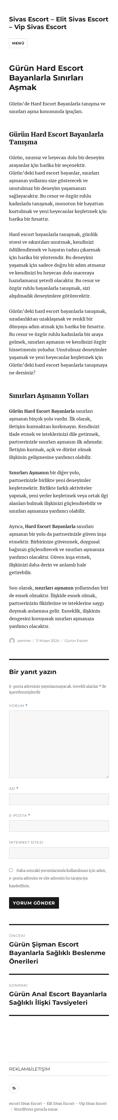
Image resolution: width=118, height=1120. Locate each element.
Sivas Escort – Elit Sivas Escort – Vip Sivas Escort (58, 23)
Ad (14, 788)
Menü (18, 43)
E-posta (19, 815)
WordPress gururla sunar (36, 1109)
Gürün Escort (76, 640)
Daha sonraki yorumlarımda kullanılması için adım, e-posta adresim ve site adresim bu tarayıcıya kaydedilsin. (57, 878)
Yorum (18, 705)
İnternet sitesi (26, 842)
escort (14, 1103)
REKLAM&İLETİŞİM (29, 1069)
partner (24, 640)
